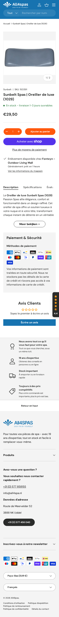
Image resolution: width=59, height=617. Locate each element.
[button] (46, 4)
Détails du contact (40, 609)
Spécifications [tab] (32, 187)
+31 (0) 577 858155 (14, 486)
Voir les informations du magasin (25, 171)
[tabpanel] (29, 210)
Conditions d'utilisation (14, 603)
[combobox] (29, 12)
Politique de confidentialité (16, 609)
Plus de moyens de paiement (29, 149)
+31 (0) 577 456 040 (19, 522)
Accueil (6, 23)
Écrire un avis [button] (29, 322)
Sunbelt (7, 89)
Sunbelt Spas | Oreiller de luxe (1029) (30, 23)
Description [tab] (10, 187)
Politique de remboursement (16, 606)
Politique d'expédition (38, 603)
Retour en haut (29, 405)
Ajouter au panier (40, 131)
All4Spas (15, 598)
